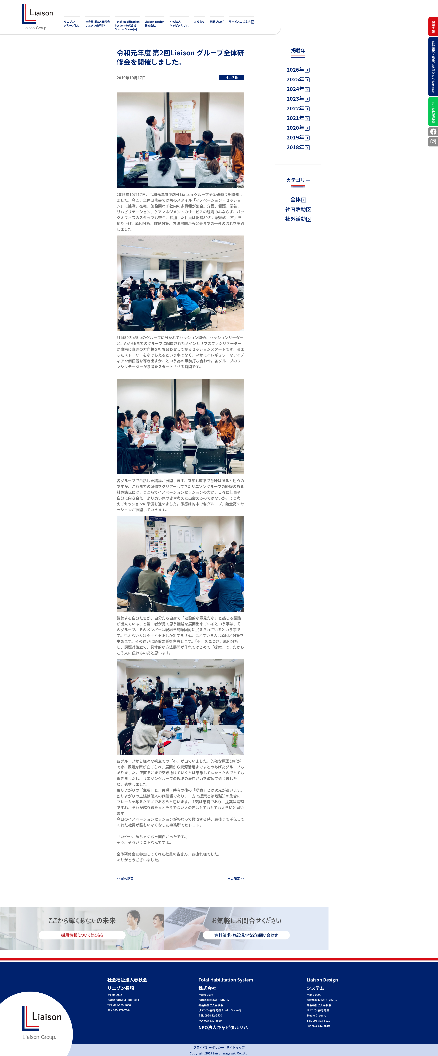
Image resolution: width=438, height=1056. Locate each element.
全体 (295, 199)
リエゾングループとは (72, 23)
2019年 (295, 137)
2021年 (295, 118)
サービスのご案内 (240, 21)
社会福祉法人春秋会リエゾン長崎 (97, 23)
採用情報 (433, 27)
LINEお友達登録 (433, 111)
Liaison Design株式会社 (154, 23)
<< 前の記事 (125, 878)
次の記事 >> (236, 878)
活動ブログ (217, 21)
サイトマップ (235, 1047)
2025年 (295, 79)
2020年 (295, 127)
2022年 (295, 108)
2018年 (295, 147)
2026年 (295, 69)
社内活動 (295, 209)
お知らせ (199, 21)
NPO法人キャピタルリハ (179, 23)
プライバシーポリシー (208, 1047)
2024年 (295, 88)
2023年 (295, 98)
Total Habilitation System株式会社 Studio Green (127, 25)
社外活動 (295, 218)
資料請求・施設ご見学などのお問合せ (433, 67)
